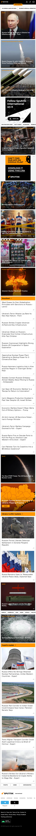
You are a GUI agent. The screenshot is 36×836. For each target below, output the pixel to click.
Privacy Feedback (21, 814)
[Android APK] (6, 821)
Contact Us (23, 812)
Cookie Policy (4, 814)
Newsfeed (6, 298)
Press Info (9, 812)
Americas (9, 798)
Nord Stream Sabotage (8, 616)
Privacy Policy (12, 814)
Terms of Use (16, 812)
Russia (16, 798)
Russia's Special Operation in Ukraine (12, 41)
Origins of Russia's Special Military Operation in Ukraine (17, 128)
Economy (22, 798)
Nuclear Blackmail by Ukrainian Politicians (14, 269)
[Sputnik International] (5, 2)
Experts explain (8, 645)
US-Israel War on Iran (8, 70)
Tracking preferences (6, 817)
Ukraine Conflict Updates (11, 514)
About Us (3, 812)
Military (29, 798)
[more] (33, 37)
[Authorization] (26, 2)
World (3, 13)
